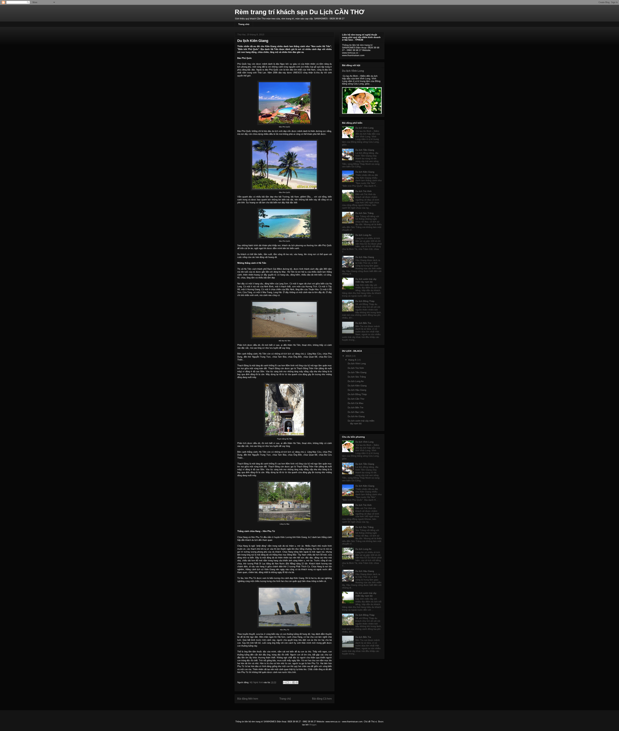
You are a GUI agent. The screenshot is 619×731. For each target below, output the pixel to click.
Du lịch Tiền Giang (364, 150)
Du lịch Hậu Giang (364, 257)
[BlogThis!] (287, 682)
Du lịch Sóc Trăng (364, 213)
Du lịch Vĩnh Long (353, 70)
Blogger (312, 724)
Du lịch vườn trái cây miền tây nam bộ (365, 280)
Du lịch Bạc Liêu (356, 412)
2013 (348, 356)
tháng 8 (352, 359)
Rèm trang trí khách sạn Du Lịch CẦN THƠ (299, 11)
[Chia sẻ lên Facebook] (293, 682)
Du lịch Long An (363, 235)
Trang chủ (243, 24)
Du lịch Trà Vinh (363, 191)
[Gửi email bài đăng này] (284, 682)
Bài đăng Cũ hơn (322, 698)
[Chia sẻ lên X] (290, 682)
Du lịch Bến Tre (363, 323)
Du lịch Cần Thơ (356, 398)
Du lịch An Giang (356, 416)
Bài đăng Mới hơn (247, 698)
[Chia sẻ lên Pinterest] (296, 682)
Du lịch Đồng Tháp (364, 301)
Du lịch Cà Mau (355, 403)
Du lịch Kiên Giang (364, 172)
